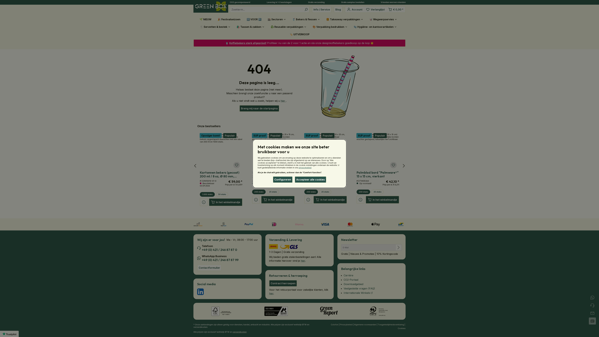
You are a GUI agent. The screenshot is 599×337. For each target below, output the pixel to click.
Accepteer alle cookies (310, 179)
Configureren (282, 179)
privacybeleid (305, 167)
